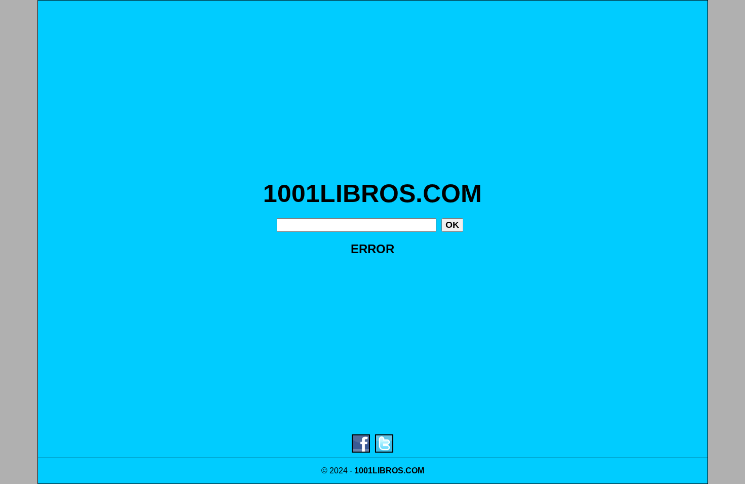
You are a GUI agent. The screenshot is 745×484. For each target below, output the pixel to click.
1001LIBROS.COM (372, 193)
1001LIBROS (378, 470)
